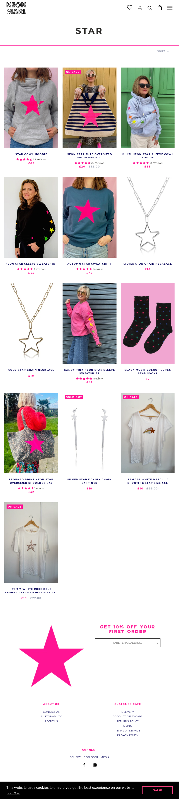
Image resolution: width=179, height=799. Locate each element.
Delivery (127, 711)
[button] (24, 159)
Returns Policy (128, 721)
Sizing (127, 725)
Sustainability (51, 716)
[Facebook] (84, 765)
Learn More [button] (13, 793)
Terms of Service (127, 730)
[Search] (150, 7)
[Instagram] (95, 765)
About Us (51, 721)
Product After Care (127, 716)
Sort (161, 51)
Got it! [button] (157, 790)
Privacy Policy (127, 735)
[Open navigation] (169, 8)
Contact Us (51, 711)
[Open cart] (160, 7)
